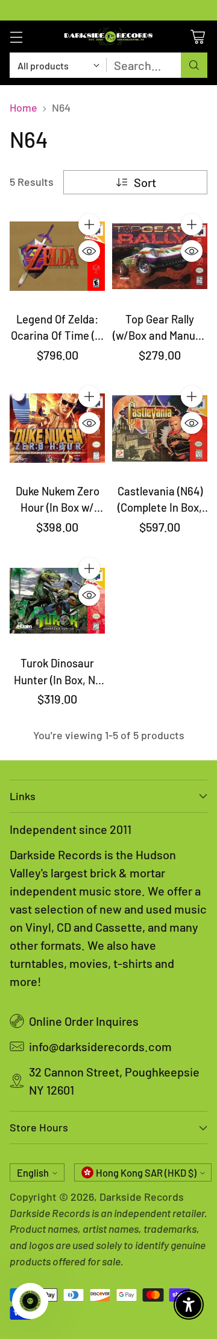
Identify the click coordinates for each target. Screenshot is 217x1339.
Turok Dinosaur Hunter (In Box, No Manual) (57, 680)
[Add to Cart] (89, 224)
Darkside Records (141, 1196)
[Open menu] (16, 36)
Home (23, 107)
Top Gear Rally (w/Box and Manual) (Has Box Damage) (160, 336)
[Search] (194, 65)
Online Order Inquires (84, 1021)
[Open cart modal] (197, 36)
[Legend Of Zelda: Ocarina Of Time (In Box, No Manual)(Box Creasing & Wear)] (57, 256)
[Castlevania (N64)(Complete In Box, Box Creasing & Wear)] (159, 428)
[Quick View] (89, 251)
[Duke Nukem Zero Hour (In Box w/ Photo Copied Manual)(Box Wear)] (57, 428)
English (33, 1172)
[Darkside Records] (108, 36)
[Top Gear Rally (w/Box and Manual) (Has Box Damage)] (159, 256)
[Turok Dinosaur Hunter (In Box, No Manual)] (57, 600)
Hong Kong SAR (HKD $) (146, 1172)
